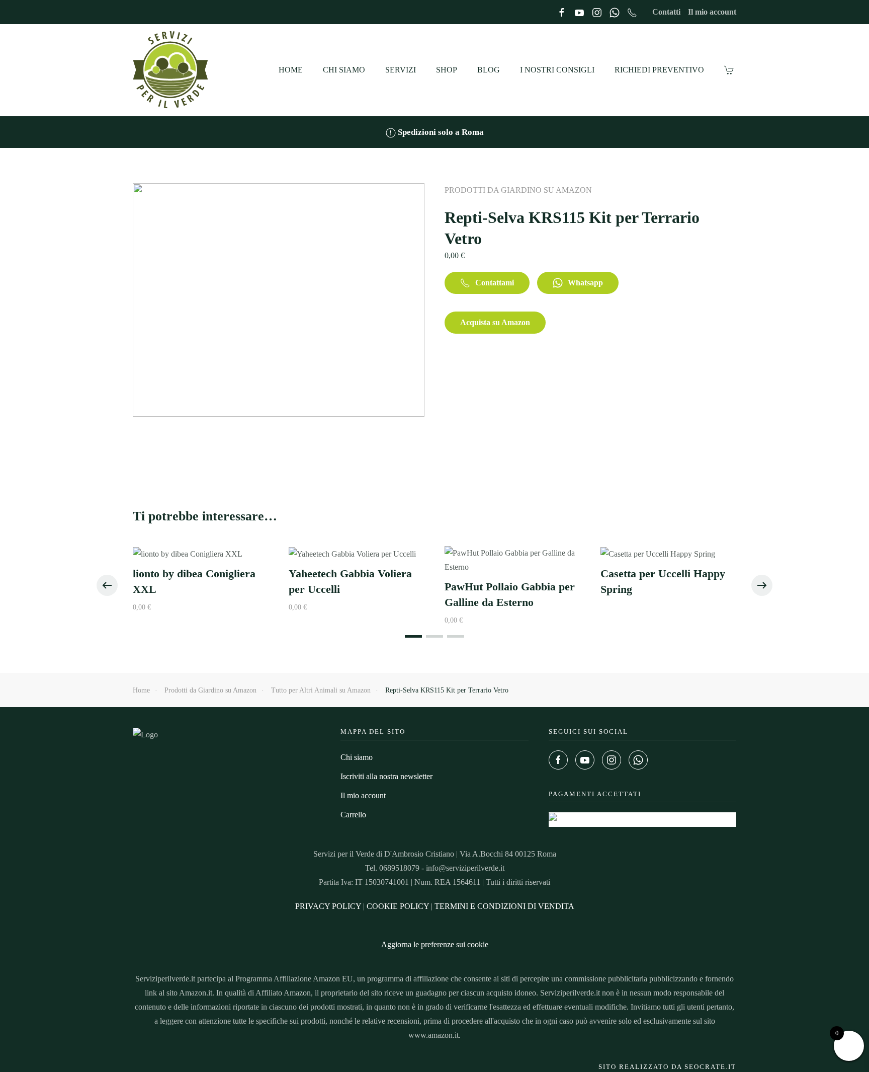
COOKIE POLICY (398, 906)
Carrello (353, 814)
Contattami (494, 282)
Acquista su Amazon (495, 322)
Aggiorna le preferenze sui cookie (434, 944)
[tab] (413, 636)
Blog (488, 69)
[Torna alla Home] (172, 70)
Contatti (666, 12)
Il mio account (712, 12)
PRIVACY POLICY (328, 906)
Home (291, 69)
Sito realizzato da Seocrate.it (667, 1066)
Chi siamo (344, 69)
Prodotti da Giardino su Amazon (518, 190)
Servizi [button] (400, 69)
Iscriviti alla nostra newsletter (386, 776)
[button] (107, 585)
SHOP (446, 69)
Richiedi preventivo (659, 69)
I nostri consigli (557, 69)
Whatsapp (585, 282)
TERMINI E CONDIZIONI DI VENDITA (504, 906)
